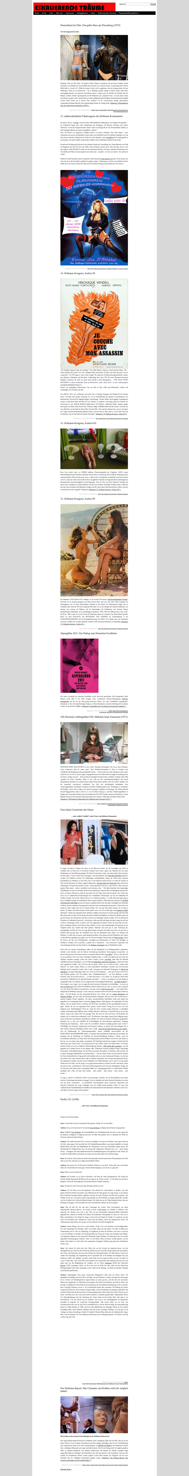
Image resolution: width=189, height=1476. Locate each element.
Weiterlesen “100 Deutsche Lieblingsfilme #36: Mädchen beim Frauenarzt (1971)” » (85, 799)
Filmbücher (110, 712)
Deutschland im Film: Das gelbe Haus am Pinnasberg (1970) (90, 25)
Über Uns (59, 13)
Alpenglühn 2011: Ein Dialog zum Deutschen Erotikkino (88, 633)
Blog (109, 110)
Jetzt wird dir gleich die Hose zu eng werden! (113, 1029)
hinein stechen (119, 938)
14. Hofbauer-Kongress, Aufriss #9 (77, 273)
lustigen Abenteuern (119, 994)
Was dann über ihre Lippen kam (107, 883)
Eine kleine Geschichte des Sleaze (76, 809)
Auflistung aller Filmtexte (107, 13)
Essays (126, 1094)
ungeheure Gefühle (122, 910)
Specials (125, 599)
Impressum (70, 13)
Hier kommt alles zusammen (112, 1046)
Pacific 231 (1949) (69, 1099)
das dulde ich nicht (120, 982)
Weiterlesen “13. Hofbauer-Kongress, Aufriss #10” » (105, 490)
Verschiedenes (123, 1383)
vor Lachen (108, 954)
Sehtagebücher (82, 13)
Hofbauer (94, 945)
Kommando (101, 945)
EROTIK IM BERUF (105, 1445)
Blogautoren (114, 110)
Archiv (44, 13)
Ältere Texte (94, 110)
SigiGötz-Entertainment (114, 599)
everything (108, 959)
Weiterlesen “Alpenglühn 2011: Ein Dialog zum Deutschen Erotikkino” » (104, 706)
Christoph (103, 803)
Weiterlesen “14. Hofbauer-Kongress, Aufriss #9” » (111, 414)
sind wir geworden (107, 989)
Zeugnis (93, 1001)
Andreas (101, 1094)
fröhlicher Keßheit (66, 996)
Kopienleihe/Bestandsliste (128, 13)
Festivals (109, 268)
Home (37, 13)
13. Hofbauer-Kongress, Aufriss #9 (77, 498)
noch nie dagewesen (66, 987)
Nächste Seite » (65, 1469)
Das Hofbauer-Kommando (98, 268)
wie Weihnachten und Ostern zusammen (103, 962)
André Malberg (103, 110)
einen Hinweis (105, 159)
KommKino (110, 137)
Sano (117, 1383)
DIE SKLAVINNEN (114, 876)
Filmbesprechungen (122, 111)
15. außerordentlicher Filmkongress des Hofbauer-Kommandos (91, 116)
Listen (93, 13)
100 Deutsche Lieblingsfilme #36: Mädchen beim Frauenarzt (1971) (94, 716)
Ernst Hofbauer (95, 1128)
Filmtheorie (112, 1383)
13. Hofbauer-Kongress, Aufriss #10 (78, 423)
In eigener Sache (123, 268)
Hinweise (114, 268)
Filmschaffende (117, 712)
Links (51, 13)
